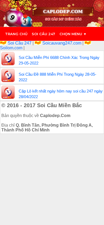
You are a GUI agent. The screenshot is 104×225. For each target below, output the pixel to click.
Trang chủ (16, 34)
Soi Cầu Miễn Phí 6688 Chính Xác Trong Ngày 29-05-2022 (59, 60)
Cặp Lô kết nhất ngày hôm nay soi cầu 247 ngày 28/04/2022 (61, 94)
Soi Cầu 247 (20, 43)
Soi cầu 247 (43, 34)
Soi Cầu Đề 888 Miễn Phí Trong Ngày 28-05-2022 (57, 77)
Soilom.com (11, 48)
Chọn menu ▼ (73, 34)
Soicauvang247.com (61, 43)
